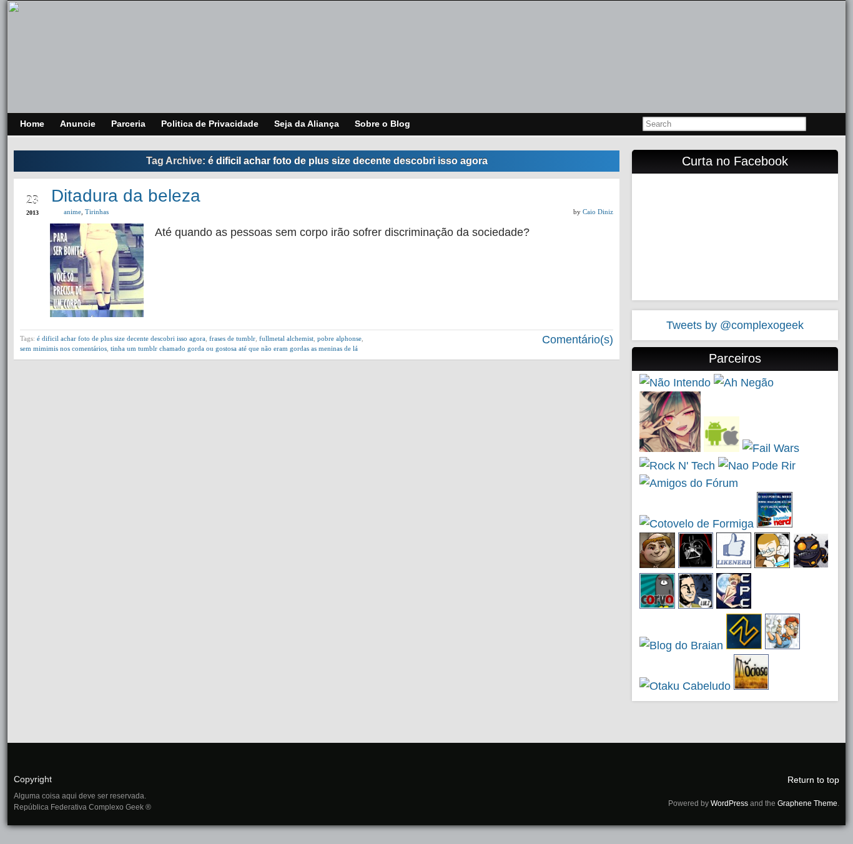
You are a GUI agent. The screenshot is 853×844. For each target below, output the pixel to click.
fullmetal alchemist (286, 338)
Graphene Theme (807, 803)
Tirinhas (97, 211)
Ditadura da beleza (125, 195)
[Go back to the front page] (426, 57)
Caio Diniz (598, 211)
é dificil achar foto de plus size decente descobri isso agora (121, 338)
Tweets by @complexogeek (735, 325)
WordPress (729, 803)
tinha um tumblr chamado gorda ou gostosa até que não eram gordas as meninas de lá (234, 348)
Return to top (813, 780)
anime (72, 211)
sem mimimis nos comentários (63, 348)
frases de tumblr (232, 338)
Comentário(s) (576, 339)
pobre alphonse (339, 338)
